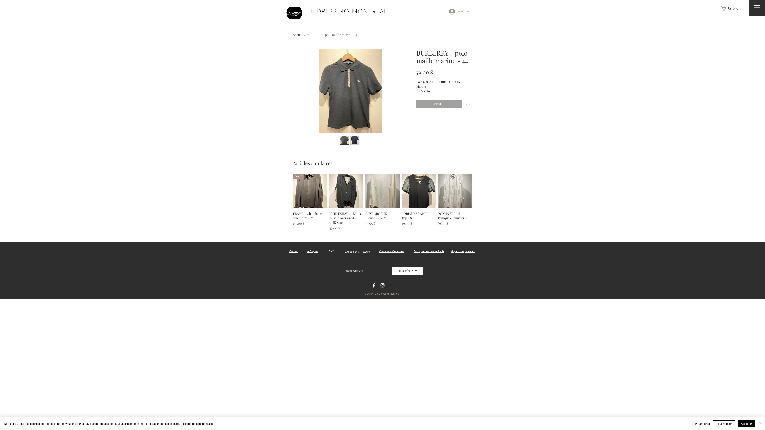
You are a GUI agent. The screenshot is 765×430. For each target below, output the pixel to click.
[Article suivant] (477, 191)
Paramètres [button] (702, 424)
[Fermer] (760, 423)
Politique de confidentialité (197, 424)
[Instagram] (382, 285)
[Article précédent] (287, 191)
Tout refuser (724, 424)
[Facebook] (374, 285)
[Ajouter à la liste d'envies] (468, 104)
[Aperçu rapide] (346, 191)
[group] (382, 202)
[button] (731, 8)
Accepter (746, 424)
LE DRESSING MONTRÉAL (347, 11)
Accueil (298, 35)
